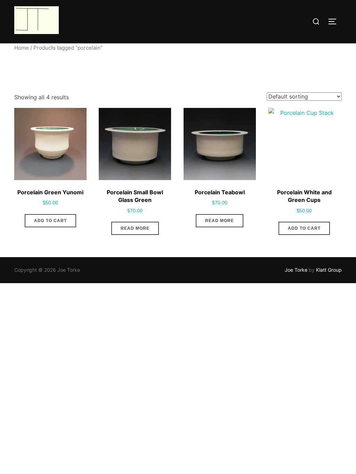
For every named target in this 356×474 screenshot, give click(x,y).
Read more (135, 228)
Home (21, 48)
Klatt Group (329, 270)
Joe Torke (296, 270)
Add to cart (50, 220)
